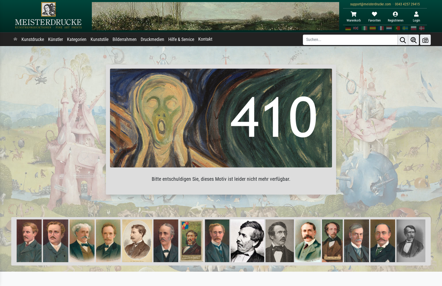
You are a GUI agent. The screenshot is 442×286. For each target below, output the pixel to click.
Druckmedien (152, 39)
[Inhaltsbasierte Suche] (413, 40)
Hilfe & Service (181, 39)
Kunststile (99, 39)
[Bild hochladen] (425, 40)
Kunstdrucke (32, 39)
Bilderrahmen (125, 39)
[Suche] (402, 40)
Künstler (55, 39)
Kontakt (205, 39)
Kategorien (76, 39)
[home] (15, 39)
